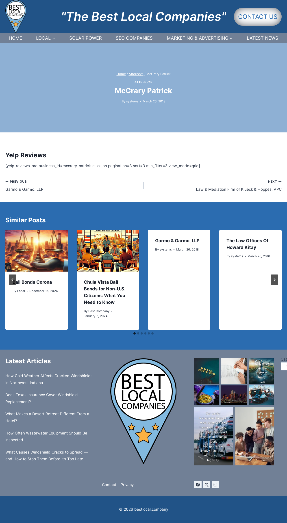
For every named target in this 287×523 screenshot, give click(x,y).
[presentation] (36, 251)
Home (15, 38)
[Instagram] (215, 484)
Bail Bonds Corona (32, 282)
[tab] (134, 333)
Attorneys (143, 82)
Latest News (262, 38)
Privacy (127, 484)
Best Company (99, 311)
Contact (109, 484)
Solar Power (85, 38)
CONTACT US (257, 16)
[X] (206, 484)
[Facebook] (198, 484)
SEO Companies (134, 38)
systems (132, 101)
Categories (281, 359)
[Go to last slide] (12, 279)
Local (21, 291)
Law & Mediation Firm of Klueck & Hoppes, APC (239, 186)
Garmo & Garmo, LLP (24, 186)
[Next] (274, 279)
